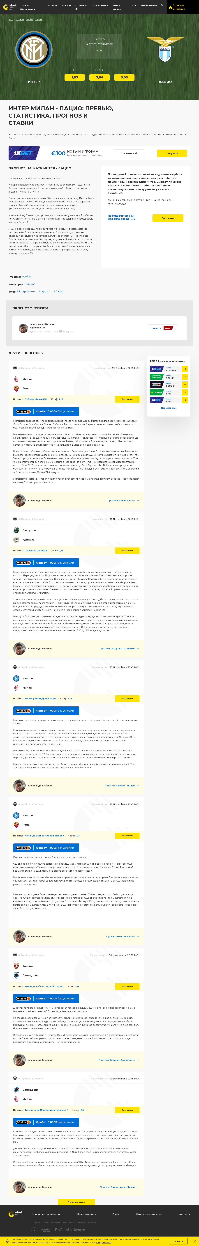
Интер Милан (26, 291)
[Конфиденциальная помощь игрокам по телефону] (70, 1229)
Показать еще (169, 408)
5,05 (124, 77)
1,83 (75, 77)
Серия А (38, 19)
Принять (178, 1241)
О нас (116, 1214)
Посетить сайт (130, 153)
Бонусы (66, 5)
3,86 (99, 77)
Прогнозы (51, 5)
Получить (172, 153)
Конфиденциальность (46, 1214)
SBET (11, 19)
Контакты (184, 1214)
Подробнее (103, 1242)
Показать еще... (76, 1202)
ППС (134, 5)
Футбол (29, 19)
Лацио (59, 291)
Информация (149, 5)
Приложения (100, 5)
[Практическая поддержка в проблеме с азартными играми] (45, 1230)
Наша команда (86, 1214)
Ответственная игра (149, 1214)
